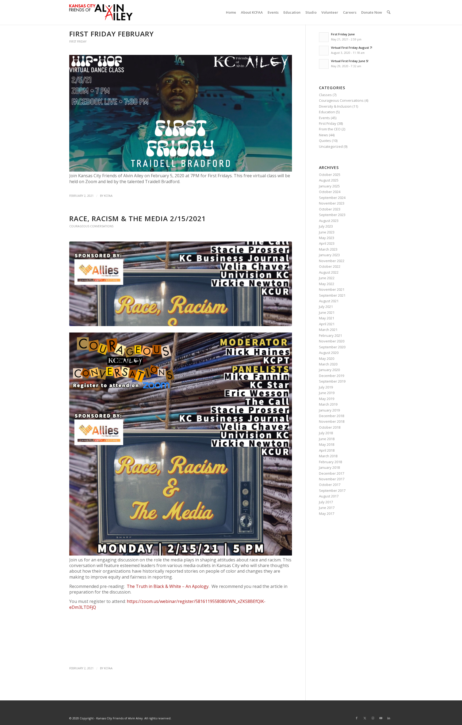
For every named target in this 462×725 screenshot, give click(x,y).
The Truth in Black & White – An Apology (168, 586)
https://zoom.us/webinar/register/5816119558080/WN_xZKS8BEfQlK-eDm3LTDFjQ (167, 604)
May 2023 (326, 237)
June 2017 (326, 507)
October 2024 (329, 191)
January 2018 (329, 467)
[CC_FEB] (180, 283)
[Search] (388, 12)
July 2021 (326, 306)
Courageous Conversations (91, 226)
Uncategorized (331, 146)
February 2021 (330, 335)
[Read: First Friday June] (324, 37)
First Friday (77, 41)
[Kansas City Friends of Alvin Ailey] (101, 12)
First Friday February (111, 34)
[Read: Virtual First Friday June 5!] (324, 64)
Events (324, 117)
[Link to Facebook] (357, 718)
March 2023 (328, 249)
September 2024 (332, 197)
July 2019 (326, 387)
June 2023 (326, 232)
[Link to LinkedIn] (389, 718)
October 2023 (329, 209)
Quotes (325, 140)
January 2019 (329, 410)
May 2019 (326, 398)
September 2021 (332, 295)
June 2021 (326, 312)
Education (327, 111)
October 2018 (329, 427)
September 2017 (332, 490)
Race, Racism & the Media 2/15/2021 (137, 218)
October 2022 (329, 266)
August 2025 (328, 180)
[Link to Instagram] (373, 718)
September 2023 (332, 214)
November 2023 (331, 203)
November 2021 (331, 289)
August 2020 (328, 352)
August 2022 (328, 272)
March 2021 (328, 329)
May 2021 (326, 318)
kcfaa (108, 196)
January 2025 (329, 186)
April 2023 (326, 243)
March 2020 (328, 364)
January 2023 (329, 254)
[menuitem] (231, 12)
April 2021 (326, 324)
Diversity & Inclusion (335, 106)
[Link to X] (365, 718)
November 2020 (331, 341)
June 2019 (326, 392)
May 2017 (326, 513)
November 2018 (331, 421)
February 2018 (330, 461)
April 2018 (326, 450)
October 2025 (329, 174)
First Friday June (343, 34)
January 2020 (329, 369)
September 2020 (332, 347)
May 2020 (326, 358)
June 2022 (326, 277)
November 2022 (331, 260)
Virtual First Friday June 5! (349, 61)
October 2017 (329, 484)
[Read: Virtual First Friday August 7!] (324, 50)
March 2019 (328, 404)
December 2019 (331, 375)
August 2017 (328, 496)
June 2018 (326, 438)
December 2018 (331, 415)
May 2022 (326, 283)
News (323, 135)
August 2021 (328, 301)
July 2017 (326, 502)
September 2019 (332, 381)
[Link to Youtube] (381, 718)
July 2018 (326, 433)
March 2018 (328, 456)
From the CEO (330, 129)
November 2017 (331, 479)
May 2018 (326, 444)
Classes (325, 94)
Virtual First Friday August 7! (351, 48)
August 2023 (328, 220)
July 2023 (326, 226)
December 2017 (331, 473)
